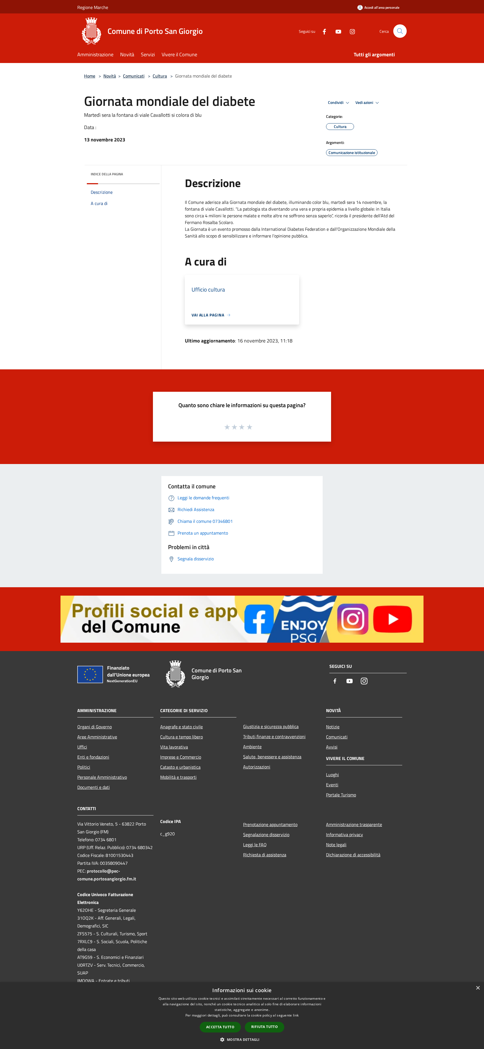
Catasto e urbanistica (180, 767)
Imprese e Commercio (180, 757)
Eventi (332, 784)
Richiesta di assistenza (264, 854)
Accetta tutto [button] (220, 1027)
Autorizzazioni (256, 766)
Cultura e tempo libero (181, 736)
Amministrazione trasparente (354, 824)
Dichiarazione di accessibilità (353, 854)
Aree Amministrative (97, 736)
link (296, 1015)
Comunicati (134, 76)
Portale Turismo (341, 794)
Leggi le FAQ (255, 844)
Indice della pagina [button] (107, 174)
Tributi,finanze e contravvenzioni (274, 736)
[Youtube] (336, 31)
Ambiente (252, 746)
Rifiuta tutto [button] (264, 1026)
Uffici (82, 746)
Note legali (336, 844)
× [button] (478, 988)
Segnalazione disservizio (266, 834)
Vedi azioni (364, 102)
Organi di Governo (94, 726)
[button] (241, 1039)
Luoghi (332, 774)
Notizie (332, 726)
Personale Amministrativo (102, 777)
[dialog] (242, 1015)
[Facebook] (322, 31)
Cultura (160, 76)
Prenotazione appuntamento (270, 824)
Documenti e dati (93, 787)
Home (89, 76)
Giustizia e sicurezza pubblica (271, 726)
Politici (83, 767)
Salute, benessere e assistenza (272, 756)
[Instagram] (350, 31)
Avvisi (332, 746)
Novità (109, 76)
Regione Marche (92, 7)
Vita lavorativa (174, 746)
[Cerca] (400, 31)
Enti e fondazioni (93, 757)
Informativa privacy (344, 834)
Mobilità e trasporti (178, 777)
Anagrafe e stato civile (181, 726)
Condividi (336, 102)
